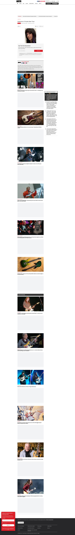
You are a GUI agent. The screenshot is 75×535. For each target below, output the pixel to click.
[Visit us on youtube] (41, 1)
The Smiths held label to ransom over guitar (45, 16)
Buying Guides (31, 3)
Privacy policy (39, 526)
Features (19, 23)
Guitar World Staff (24, 23)
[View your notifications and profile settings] (54, 1)
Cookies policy (49, 526)
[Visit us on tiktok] (44, 1)
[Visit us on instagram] (40, 1)
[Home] (17, 3)
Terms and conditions (21, 526)
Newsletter (42, 26)
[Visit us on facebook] (37, 1)
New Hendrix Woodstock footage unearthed (29, 16)
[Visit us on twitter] (38, 1)
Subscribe (47, 1)
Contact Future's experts (31, 526)
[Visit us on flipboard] (43, 1)
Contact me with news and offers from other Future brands (8, 523)
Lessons (27, 3)
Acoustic (36, 3)
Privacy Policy (11, 528)
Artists (20, 3)
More (40, 3)
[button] (57, 1)
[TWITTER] (24, 63)
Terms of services (29, 53)
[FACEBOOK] (22, 63)
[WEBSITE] (27, 63)
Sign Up (8, 525)
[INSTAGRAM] (25, 63)
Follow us (37, 26)
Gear (23, 3)
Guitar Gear (19, 19)
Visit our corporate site (49, 519)
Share (19, 26)
